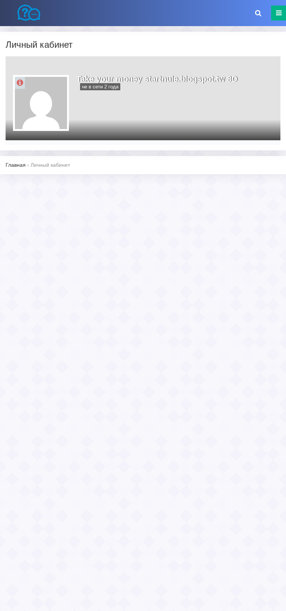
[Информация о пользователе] (20, 83)
